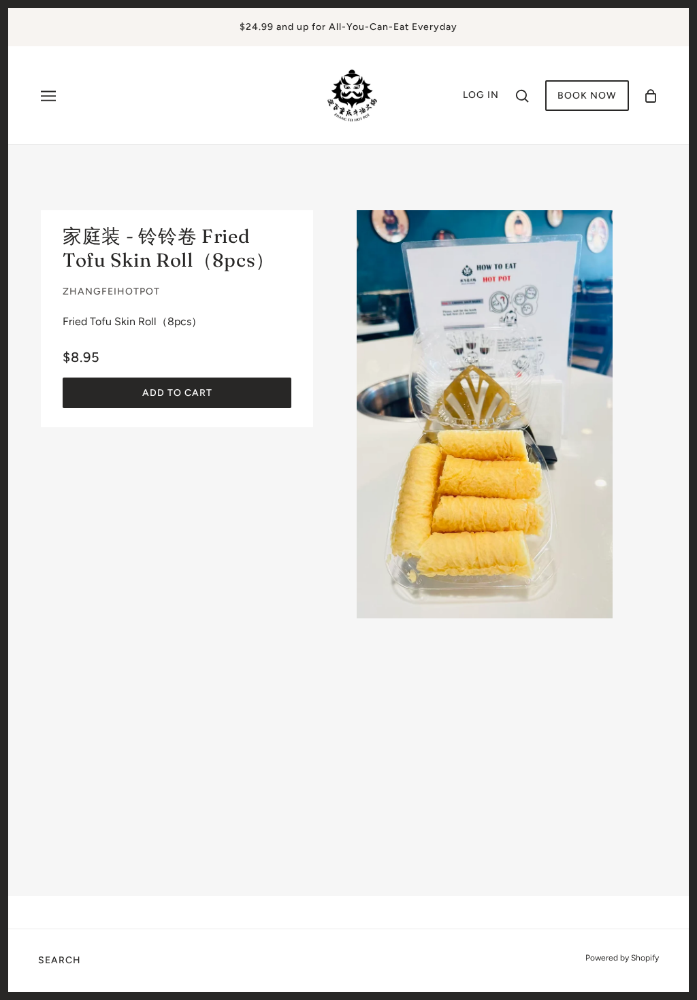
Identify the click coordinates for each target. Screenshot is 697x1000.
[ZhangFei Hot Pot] (352, 94)
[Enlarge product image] (484, 414)
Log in (481, 95)
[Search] (522, 95)
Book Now (587, 95)
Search (59, 960)
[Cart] (650, 95)
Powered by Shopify (622, 958)
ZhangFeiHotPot (111, 291)
